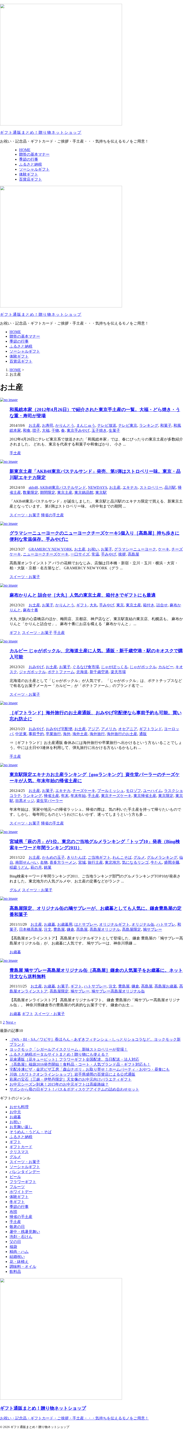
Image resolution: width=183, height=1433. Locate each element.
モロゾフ (133, 791)
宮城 (82, 862)
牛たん (156, 862)
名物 (44, 862)
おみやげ (36, 667)
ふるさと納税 (21, 346)
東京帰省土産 (144, 796)
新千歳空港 (99, 672)
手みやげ (108, 554)
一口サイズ (80, 554)
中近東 (21, 734)
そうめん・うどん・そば (30, 1132)
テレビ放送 (106, 425)
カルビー (165, 667)
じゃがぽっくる (114, 667)
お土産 (34, 425)
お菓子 (106, 549)
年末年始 (78, 796)
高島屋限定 (131, 929)
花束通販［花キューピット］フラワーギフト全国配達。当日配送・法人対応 (74, 1059)
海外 (67, 734)
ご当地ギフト (99, 857)
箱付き (148, 605)
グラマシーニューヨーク (135, 549)
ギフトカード (21, 1147)
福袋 (13, 1247)
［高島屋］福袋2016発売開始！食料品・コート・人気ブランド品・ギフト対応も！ (80, 1064)
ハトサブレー (95, 986)
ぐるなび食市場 (85, 667)
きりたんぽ (76, 857)
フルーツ (17, 1187)
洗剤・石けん (21, 1237)
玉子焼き (99, 430)
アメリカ (108, 729)
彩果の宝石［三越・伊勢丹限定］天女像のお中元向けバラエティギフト (71, 1079)
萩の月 (36, 867)
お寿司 (47, 425)
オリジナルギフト (114, 924)
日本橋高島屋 (30, 929)
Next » (11, 1022)
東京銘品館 (83, 492)
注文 (47, 929)
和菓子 (166, 425)
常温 (95, 554)
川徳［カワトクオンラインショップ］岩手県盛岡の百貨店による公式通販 (72, 1074)
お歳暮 (49, 924)
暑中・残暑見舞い (25, 1232)
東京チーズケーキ (116, 796)
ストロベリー (151, 487)
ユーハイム (152, 791)
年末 (65, 796)
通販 (143, 734)
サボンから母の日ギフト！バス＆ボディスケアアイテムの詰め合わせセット (74, 1089)
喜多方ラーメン (63, 862)
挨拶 (122, 554)
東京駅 (101, 492)
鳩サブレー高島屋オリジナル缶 (118, 991)
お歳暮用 (64, 924)
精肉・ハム (19, 1252)
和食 (26, 430)
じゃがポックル (143, 667)
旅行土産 (95, 862)
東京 (120, 605)
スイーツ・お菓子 (25, 1162)
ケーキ (163, 549)
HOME (15, 332)
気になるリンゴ (135, 862)
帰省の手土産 (21, 1217)
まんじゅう (85, 425)
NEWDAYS (97, 487)
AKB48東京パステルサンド (63, 487)
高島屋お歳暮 (165, 986)
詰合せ (162, 605)
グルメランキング (162, 857)
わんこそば (122, 857)
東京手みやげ (78, 430)
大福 (46, 430)
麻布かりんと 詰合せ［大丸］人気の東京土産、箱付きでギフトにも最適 (83, 595)
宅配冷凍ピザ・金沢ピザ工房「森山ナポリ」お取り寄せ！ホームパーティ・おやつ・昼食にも (90, 1069)
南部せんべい (26, 862)
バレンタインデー (25, 1172)
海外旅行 (97, 734)
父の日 (15, 1242)
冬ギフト (17, 1202)
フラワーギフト (23, 1182)
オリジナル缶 (143, 924)
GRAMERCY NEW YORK (50, 549)
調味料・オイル (23, 1267)
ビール (15, 1177)
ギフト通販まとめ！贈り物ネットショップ (40, 132)
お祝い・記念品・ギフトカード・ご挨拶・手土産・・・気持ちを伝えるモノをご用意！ (74, 1418)
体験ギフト (19, 356)
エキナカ (130, 487)
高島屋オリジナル (105, 929)
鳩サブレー (152, 929)
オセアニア (127, 729)
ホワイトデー (21, 1192)
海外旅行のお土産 (122, 734)
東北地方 (112, 862)
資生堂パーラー (49, 801)
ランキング (148, 425)
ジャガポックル (32, 672)
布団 (13, 1212)
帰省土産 (51, 796)
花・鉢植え (19, 1262)
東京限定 (165, 796)
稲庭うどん (19, 867)
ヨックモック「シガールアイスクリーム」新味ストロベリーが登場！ (69, 1049)
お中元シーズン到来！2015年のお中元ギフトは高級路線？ (59, 1084)
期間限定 (47, 492)
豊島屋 (59, 929)
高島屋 (133, 554)
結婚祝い (17, 1257)
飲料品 (15, 1272)
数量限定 (30, 492)
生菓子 (114, 430)
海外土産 (80, 734)
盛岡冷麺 (171, 862)
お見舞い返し (21, 1127)
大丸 (93, 605)
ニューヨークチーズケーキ (46, 554)
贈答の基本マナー (25, 336)
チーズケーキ (83, 791)
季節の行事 (19, 341)
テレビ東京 (127, 425)
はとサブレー (85, 924)
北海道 (82, 672)
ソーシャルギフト (25, 351)
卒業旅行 (53, 734)
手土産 (93, 796)
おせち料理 (19, 1107)
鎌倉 (70, 929)
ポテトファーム (61, 672)
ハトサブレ (165, 924)
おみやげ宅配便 (59, 729)
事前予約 (36, 734)
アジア (93, 729)
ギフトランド (150, 729)
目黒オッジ (24, 801)
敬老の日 (17, 1227)
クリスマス (19, 1152)
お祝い (93, 549)
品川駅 (170, 487)
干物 (55, 430)
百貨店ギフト (21, 361)
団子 (36, 430)
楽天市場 (118, 672)
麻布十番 (30, 610)
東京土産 (64, 492)
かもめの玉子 (53, 857)
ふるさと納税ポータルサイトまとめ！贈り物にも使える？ (59, 1054)
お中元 (15, 1112)
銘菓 (47, 867)
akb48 (33, 487)
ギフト (82, 605)
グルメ (139, 857)
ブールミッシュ (110, 791)
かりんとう (64, 425)
